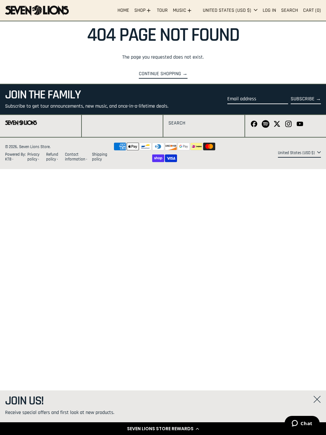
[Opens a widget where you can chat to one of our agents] (302, 424)
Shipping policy (99, 157)
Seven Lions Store (34, 146)
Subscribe (303, 99)
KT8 (8, 159)
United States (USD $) (227, 10)
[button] (163, 428)
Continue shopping (160, 74)
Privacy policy (33, 157)
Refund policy (52, 157)
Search (176, 123)
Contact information (75, 157)
